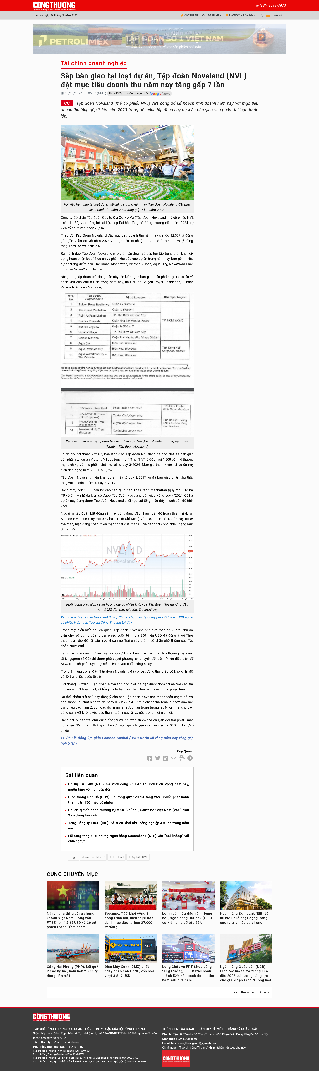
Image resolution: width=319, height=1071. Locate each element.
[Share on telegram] (190, 758)
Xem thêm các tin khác (250, 992)
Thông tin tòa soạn (241, 15)
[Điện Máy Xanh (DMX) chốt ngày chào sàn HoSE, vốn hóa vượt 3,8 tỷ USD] (131, 950)
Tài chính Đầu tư (94, 857)
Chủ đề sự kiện (211, 15)
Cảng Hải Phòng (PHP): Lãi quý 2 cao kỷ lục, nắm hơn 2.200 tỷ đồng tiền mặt (72, 971)
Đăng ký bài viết (210, 1029)
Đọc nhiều (191, 15)
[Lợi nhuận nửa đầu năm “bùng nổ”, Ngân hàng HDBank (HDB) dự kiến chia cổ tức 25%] (188, 897)
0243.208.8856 (187, 1039)
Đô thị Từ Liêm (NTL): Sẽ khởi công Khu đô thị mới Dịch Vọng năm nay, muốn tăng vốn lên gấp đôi (128, 786)
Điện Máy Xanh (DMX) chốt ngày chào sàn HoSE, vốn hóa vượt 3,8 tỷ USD (129, 971)
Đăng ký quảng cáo (243, 1029)
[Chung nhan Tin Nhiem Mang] (176, 1058)
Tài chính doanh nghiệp (94, 63)
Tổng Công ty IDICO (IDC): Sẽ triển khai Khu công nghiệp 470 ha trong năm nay (128, 825)
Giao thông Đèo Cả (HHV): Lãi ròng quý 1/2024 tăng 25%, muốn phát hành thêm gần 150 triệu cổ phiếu (128, 799)
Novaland (118, 857)
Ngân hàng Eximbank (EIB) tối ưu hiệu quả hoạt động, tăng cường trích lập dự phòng (245, 918)
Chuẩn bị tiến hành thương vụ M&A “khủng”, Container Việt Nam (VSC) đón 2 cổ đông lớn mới (128, 812)
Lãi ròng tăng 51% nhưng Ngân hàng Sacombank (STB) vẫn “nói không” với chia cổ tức (128, 838)
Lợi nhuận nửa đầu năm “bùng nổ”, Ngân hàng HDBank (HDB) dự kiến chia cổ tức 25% (187, 918)
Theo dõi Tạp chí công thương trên (129, 93)
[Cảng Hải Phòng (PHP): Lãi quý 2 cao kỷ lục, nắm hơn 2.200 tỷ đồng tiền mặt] (73, 950)
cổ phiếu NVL (139, 857)
